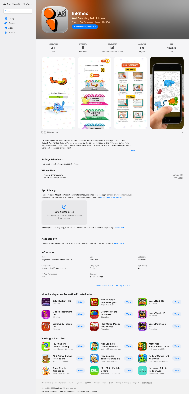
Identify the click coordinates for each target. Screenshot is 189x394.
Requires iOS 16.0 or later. (53, 268)
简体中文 (88, 383)
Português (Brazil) (122, 383)
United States (46, 383)
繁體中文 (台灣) (147, 383)
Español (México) (60, 383)
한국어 (111, 383)
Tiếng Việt (135, 383)
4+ (139, 268)
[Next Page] (186, 314)
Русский (79, 383)
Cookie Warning (83, 391)
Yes (43, 277)
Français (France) (100, 383)
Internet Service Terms (49, 391)
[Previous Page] (39, 314)
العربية (71, 383)
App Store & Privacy (67, 391)
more (133, 150)
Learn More (120, 227)
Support (94, 391)
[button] (18, 18)
